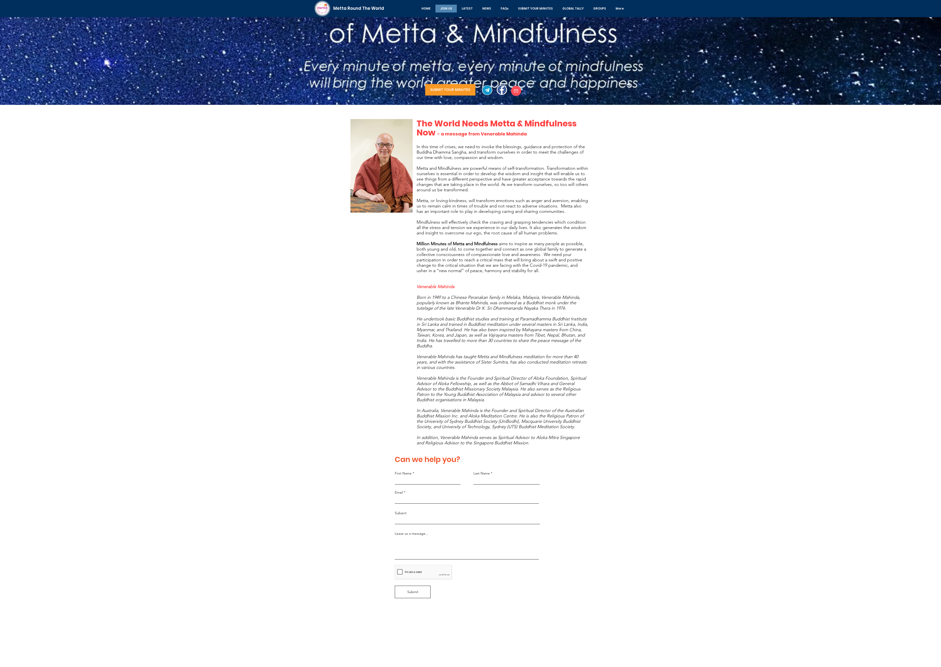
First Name (403, 473)
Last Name (481, 473)
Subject (401, 513)
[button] (467, 8)
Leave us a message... (411, 533)
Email (399, 492)
